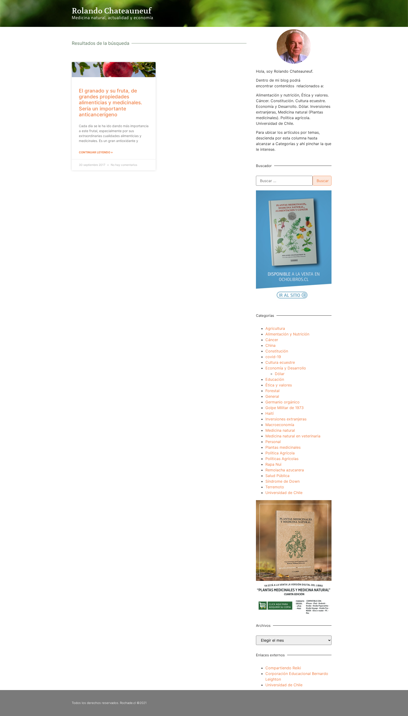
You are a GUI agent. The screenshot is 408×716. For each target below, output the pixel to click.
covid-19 (273, 356)
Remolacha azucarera (284, 470)
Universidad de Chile (283, 492)
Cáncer (271, 339)
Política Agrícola (280, 453)
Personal (273, 441)
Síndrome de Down (282, 481)
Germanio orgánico (282, 402)
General (272, 396)
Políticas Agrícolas (281, 458)
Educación (274, 379)
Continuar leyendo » (96, 152)
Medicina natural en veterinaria (292, 436)
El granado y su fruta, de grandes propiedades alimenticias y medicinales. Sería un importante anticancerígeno (110, 102)
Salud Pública (277, 475)
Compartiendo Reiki (283, 668)
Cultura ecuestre (280, 362)
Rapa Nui (273, 464)
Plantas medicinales (283, 447)
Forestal (272, 390)
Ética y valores (278, 385)
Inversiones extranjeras (285, 419)
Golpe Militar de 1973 (284, 407)
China (270, 345)
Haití (269, 413)
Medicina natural (280, 430)
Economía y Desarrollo (285, 368)
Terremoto (274, 487)
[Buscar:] (284, 181)
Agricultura (275, 328)
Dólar (280, 373)
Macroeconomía (279, 424)
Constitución (276, 351)
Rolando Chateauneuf (111, 11)
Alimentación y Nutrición (287, 334)
